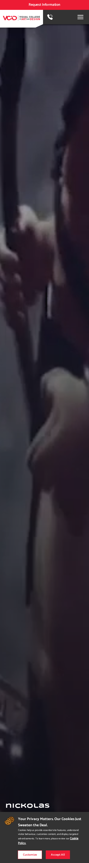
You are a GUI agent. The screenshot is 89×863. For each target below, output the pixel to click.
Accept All (58, 854)
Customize (30, 854)
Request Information (44, 5)
